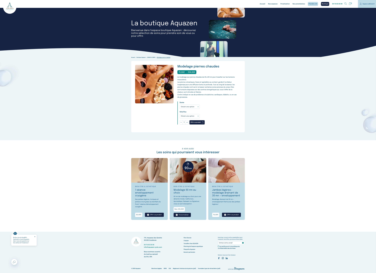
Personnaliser (184, 215)
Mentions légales (156, 268)
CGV (170, 268)
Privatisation (285, 4)
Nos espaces (272, 4)
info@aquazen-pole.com (153, 247)
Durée (182, 102)
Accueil (262, 4)
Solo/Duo (183, 112)
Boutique (325, 4)
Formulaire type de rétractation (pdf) (209, 268)
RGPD (165, 268)
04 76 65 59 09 (337, 4)
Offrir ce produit (195, 122)
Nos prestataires (299, 4)
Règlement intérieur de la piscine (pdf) (184, 268)
